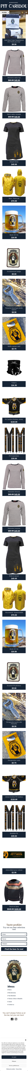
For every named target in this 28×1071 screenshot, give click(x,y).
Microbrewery (12, 993)
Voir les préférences (14, 1065)
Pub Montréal (12, 995)
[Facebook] (12, 1018)
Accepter (14, 1057)
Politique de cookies (10, 1069)
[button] (25, 1040)
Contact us (11, 1004)
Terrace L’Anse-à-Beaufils (15, 998)
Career (10, 1001)
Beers (10, 989)
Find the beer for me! (14, 949)
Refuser (14, 1061)
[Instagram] (16, 1018)
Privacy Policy (19, 1069)
